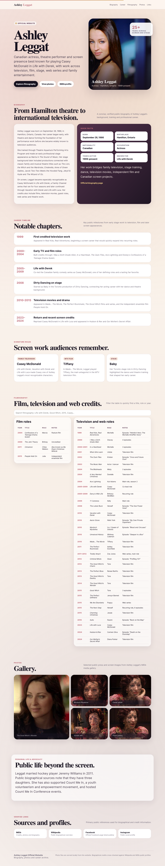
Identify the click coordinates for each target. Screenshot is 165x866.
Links (149, 5)
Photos (142, 5)
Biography (114, 5)
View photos (48, 84)
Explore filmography (26, 84)
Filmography (132, 5)
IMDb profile (66, 84)
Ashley (23, 5)
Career (122, 5)
